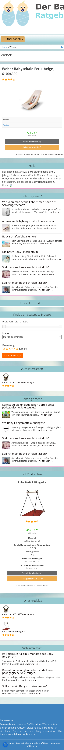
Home (4, 47)
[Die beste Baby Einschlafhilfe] (6, 258)
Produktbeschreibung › (32, 141)
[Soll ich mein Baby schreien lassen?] (6, 289)
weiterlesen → (51, 228)
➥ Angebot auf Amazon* (32, 578)
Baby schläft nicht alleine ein (20, 236)
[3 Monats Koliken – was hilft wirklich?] (6, 274)
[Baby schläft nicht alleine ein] (6, 243)
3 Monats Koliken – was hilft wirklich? (25, 267)
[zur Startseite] (32, 17)
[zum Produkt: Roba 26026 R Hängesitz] (32, 503)
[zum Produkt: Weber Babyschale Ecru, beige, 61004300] (32, 100)
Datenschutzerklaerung (13, 724)
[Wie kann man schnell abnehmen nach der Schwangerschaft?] (6, 211)
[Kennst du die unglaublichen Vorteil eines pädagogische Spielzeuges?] (6, 414)
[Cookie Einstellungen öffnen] (5, 746)
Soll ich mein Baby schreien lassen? (24, 282)
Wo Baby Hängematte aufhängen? (23, 423)
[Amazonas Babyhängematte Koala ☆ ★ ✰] (6, 227)
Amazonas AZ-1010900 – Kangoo (18, 382)
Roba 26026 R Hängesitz (32, 482)
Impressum (6, 720)
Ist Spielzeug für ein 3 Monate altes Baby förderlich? (27, 655)
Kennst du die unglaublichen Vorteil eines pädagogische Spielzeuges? (28, 406)
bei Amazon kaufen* (32, 147)
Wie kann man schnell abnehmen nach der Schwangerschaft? (29, 203)
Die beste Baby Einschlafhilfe (20, 252)
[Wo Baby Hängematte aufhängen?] (6, 429)
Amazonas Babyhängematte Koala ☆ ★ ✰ (28, 221)
